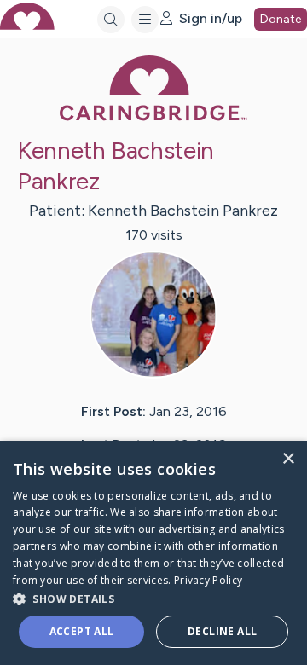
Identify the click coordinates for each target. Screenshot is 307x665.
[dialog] (153, 553)
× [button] (287, 459)
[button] (153, 598)
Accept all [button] (81, 631)
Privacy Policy (208, 580)
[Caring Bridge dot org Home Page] (153, 117)
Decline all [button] (222, 631)
